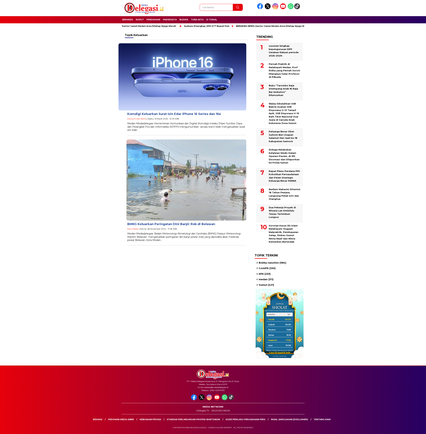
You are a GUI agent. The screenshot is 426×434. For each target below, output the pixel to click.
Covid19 (267, 268)
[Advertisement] (325, 82)
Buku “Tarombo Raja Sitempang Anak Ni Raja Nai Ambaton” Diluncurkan (283, 90)
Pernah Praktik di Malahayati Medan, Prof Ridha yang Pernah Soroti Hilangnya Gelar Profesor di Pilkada (284, 70)
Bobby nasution (272, 262)
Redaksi (97, 419)
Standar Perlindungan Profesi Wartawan (193, 419)
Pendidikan (153, 19)
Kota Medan (133, 229)
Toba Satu (197, 19)
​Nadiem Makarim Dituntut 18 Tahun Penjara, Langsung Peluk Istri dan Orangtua (284, 194)
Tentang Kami (322, 419)
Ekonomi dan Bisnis (136, 118)
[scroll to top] (410, 429)
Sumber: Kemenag (279, 356)
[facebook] (260, 8)
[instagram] (275, 8)
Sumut (140, 19)
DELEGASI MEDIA (220, 410)
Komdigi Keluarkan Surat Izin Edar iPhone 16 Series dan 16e (174, 114)
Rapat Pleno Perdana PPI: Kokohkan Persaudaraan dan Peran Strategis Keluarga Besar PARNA (284, 176)
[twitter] (268, 8)
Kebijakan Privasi (150, 419)
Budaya (183, 19)
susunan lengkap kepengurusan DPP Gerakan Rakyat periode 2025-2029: (284, 50)
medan (266, 279)
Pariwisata (170, 19)
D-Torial (211, 19)
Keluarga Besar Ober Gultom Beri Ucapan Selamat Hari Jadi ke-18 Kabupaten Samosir (283, 136)
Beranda (127, 19)
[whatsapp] (291, 8)
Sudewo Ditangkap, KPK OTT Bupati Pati (191, 26)
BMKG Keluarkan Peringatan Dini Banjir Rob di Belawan (171, 224)
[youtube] (283, 8)
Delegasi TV (202, 410)
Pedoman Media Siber (121, 419)
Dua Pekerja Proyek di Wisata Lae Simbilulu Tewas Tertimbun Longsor (282, 212)
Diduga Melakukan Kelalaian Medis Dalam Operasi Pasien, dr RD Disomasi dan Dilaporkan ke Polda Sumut (284, 156)
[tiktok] (297, 8)
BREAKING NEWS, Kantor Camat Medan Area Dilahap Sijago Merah (124, 26)
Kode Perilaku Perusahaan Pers (245, 419)
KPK (265, 273)
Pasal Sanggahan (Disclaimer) (289, 419)
